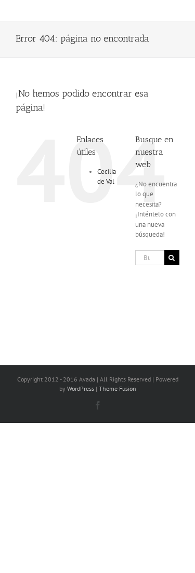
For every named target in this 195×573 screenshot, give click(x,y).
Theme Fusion (117, 388)
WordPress (80, 388)
